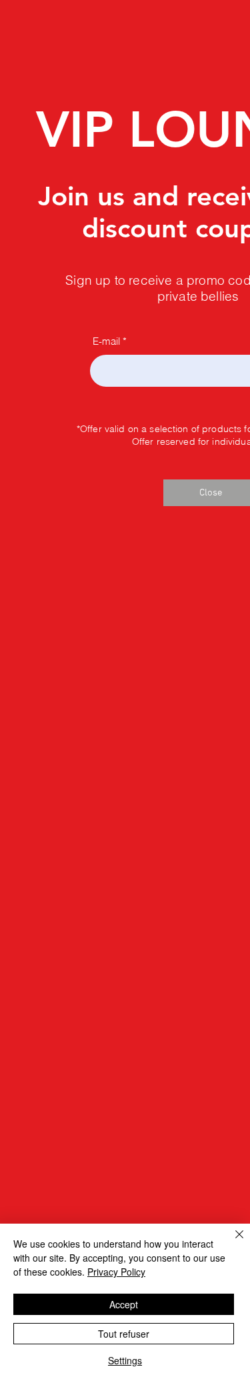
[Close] (231, 1242)
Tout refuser (123, 1333)
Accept (123, 1304)
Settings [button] (125, 1360)
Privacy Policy (116, 1271)
